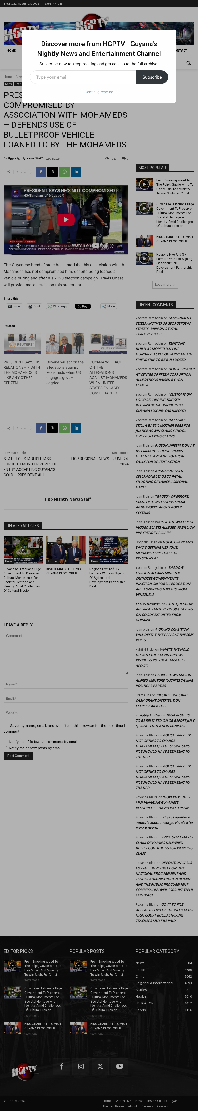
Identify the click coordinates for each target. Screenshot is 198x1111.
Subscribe (152, 77)
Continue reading (99, 92)
